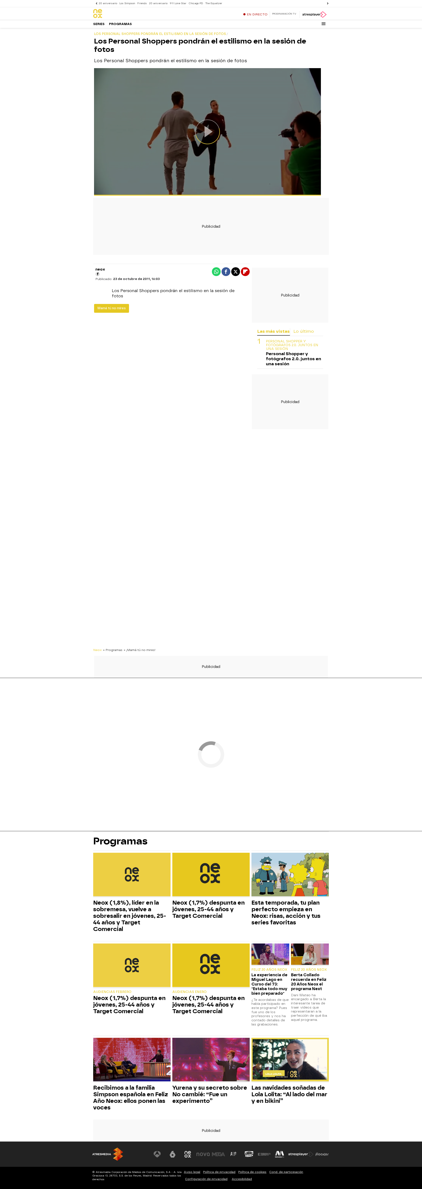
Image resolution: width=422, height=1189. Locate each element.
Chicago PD (196, 3)
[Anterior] (95, 3)
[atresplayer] (314, 14)
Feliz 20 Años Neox (269, 970)
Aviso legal (192, 1172)
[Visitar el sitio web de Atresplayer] (300, 1154)
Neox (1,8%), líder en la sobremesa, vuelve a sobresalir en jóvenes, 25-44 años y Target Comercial (129, 915)
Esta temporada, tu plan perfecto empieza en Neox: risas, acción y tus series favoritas (285, 912)
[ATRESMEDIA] (107, 1154)
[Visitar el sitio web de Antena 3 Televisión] (157, 1154)
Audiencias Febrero (112, 992)
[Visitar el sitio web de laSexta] (172, 1154)
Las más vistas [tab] (273, 331)
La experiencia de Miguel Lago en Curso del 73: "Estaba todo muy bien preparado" (269, 984)
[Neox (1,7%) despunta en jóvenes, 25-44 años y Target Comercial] (211, 875)
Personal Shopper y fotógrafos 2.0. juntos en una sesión (292, 345)
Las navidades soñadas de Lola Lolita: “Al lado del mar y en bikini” (289, 1094)
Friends (142, 3)
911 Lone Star (178, 3)
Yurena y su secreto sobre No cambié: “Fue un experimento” (209, 1094)
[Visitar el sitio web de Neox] (187, 1154)
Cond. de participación (286, 1172)
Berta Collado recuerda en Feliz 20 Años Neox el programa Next (308, 982)
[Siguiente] (326, 3)
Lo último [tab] (303, 331)
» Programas (112, 650)
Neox (97, 650)
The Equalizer (213, 3)
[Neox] (120, 14)
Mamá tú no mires (111, 308)
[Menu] (323, 23)
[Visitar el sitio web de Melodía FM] (279, 1154)
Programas (120, 24)
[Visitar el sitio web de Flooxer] (322, 1154)
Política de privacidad (219, 1172)
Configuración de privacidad (206, 1179)
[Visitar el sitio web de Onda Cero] (249, 1154)
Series (99, 24)
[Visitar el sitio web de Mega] (218, 1154)
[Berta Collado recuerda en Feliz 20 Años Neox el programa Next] (310, 955)
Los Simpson (127, 3)
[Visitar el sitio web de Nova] (203, 1154)
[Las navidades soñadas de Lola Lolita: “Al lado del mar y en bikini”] (290, 1060)
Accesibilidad (242, 1179)
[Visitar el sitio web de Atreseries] (233, 1154)
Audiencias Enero (189, 992)
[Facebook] (97, 274)
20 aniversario (108, 3)
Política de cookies (252, 1172)
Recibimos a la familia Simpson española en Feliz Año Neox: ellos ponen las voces (130, 1097)
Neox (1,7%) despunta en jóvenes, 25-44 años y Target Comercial (208, 909)
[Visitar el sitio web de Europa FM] (264, 1154)
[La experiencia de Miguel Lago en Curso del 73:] (270, 955)
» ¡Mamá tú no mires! (140, 650)
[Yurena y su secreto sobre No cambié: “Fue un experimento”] (211, 1060)
